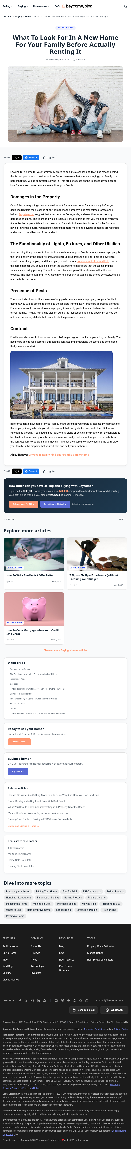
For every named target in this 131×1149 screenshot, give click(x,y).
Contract (14, 684)
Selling (6, 6)
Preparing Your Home (18, 891)
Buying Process (73, 897)
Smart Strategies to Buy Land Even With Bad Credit (36, 801)
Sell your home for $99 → (24, 504)
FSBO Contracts (92, 891)
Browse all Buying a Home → (23, 826)
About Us (36, 946)
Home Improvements (38, 909)
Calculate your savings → (83, 504)
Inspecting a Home (16, 903)
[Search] (125, 6)
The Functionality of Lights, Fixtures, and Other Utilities (33, 674)
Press (34, 959)
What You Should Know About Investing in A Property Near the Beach (46, 807)
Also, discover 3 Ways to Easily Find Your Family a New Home (38, 689)
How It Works (66, 959)
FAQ (57, 6)
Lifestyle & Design (87, 909)
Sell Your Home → (19, 742)
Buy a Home (9, 952)
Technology (37, 966)
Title (5, 959)
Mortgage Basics (66, 903)
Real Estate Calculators (100, 959)
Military (7, 972)
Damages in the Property (20, 669)
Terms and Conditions (94, 1029)
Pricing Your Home (46, 891)
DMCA (110, 1022)
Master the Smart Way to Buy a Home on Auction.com (38, 813)
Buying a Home (23, 16)
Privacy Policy (98, 1022)
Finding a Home (96, 897)
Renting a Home (15, 916)
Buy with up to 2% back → (55, 504)
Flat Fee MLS (69, 891)
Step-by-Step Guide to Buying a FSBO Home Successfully (40, 819)
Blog (10, 16)
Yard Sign (8, 966)
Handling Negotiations (18, 897)
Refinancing (109, 909)
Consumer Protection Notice (26, 1088)
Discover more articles (65, 650)
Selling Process (115, 891)
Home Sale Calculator (20, 860)
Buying (22, 6)
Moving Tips (89, 903)
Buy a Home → (18, 771)
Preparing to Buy (111, 903)
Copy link (51, 157)
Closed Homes (11, 979)
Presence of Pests (17, 679)
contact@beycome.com (109, 1000)
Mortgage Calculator (19, 854)
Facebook (33, 157)
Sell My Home (10, 946)
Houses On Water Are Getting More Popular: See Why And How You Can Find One (53, 795)
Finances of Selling (48, 897)
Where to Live (13, 909)
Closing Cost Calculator (21, 866)
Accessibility (122, 1022)
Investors (36, 972)
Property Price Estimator (100, 946)
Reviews (35, 952)
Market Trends (95, 952)
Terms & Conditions (78, 1022)
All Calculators (16, 848)
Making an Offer (42, 903)
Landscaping (63, 909)
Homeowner (40, 6)
